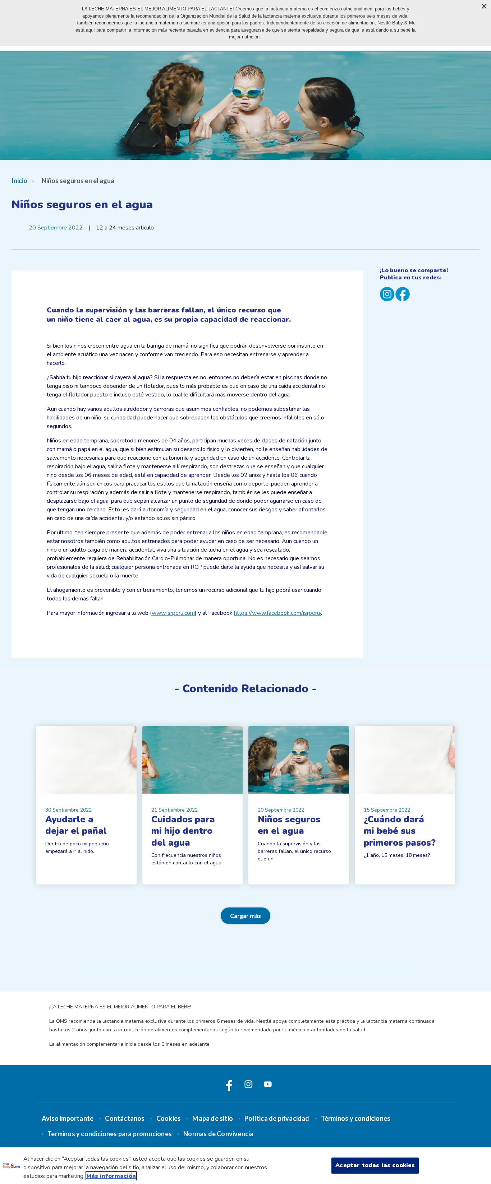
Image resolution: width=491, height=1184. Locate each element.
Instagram (248, 1084)
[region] (245, 1165)
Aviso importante (67, 1118)
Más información (111, 1176)
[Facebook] (402, 294)
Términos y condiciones (355, 1118)
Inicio (19, 181)
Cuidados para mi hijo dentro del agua (183, 831)
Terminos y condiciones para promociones (109, 1134)
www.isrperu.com (173, 613)
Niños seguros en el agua (289, 825)
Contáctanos (124, 1118)
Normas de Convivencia (218, 1134)
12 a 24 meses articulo (125, 228)
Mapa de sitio (212, 1118)
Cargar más (245, 915)
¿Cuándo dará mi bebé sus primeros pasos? (400, 831)
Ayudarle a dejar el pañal (76, 825)
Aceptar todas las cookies (375, 1165)
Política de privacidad (276, 1118)
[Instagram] (387, 294)
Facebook (229, 1084)
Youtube (267, 1084)
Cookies (168, 1118)
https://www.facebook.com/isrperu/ (277, 613)
